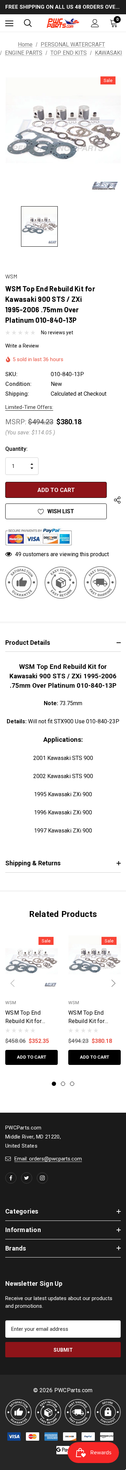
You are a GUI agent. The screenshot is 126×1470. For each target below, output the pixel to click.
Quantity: (16, 449)
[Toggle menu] (9, 23)
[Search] (28, 23)
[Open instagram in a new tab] (42, 1178)
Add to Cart (31, 1057)
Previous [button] (12, 983)
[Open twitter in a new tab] (26, 1178)
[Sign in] (95, 23)
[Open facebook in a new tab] (10, 1178)
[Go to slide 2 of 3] (63, 1084)
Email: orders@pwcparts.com (48, 1159)
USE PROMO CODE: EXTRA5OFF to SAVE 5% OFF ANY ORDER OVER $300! (63, 8)
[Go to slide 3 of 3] (72, 1084)
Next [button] (113, 983)
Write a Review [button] (22, 346)
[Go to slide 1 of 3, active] (54, 1084)
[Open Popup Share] (117, 500)
